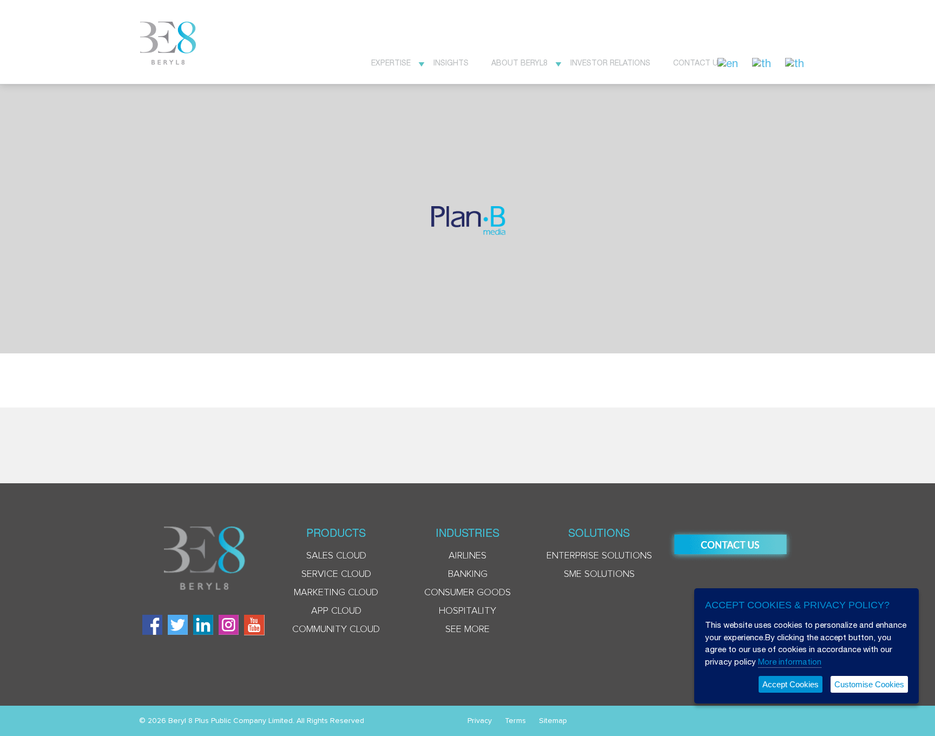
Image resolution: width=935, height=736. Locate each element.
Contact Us (698, 62)
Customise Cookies (869, 684)
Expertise (391, 62)
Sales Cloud (336, 556)
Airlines (467, 556)
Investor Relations (610, 62)
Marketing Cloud (336, 592)
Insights (451, 62)
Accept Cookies (790, 684)
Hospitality (467, 611)
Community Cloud (336, 629)
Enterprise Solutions (599, 556)
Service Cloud (336, 574)
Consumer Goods (467, 592)
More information (789, 661)
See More (467, 629)
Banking (468, 574)
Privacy (479, 721)
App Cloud (336, 611)
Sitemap (553, 721)
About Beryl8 (519, 62)
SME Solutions (599, 574)
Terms (515, 721)
